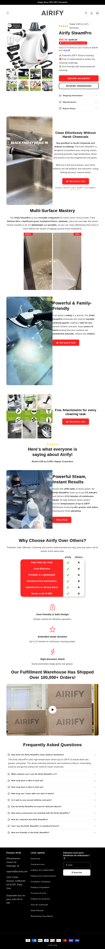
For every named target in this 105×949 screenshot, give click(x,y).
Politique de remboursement (43, 876)
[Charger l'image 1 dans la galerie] (11, 74)
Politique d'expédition (40, 887)
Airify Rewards (37, 910)
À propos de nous (38, 893)
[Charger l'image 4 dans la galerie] (47, 74)
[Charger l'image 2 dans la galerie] (23, 74)
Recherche (35, 859)
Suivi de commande (39, 905)
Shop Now (61, 520)
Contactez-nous (38, 864)
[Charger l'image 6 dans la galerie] (23, 86)
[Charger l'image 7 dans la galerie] (35, 86)
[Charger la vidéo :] (52, 709)
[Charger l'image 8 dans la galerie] (47, 86)
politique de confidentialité (42, 870)
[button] (7, 13)
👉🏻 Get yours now (75, 181)
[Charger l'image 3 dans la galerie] (35, 74)
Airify (55, 945)
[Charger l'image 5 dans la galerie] (11, 86)
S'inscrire (77, 872)
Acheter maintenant (78, 85)
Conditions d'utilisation (41, 882)
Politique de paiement (40, 899)
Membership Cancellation (42, 916)
